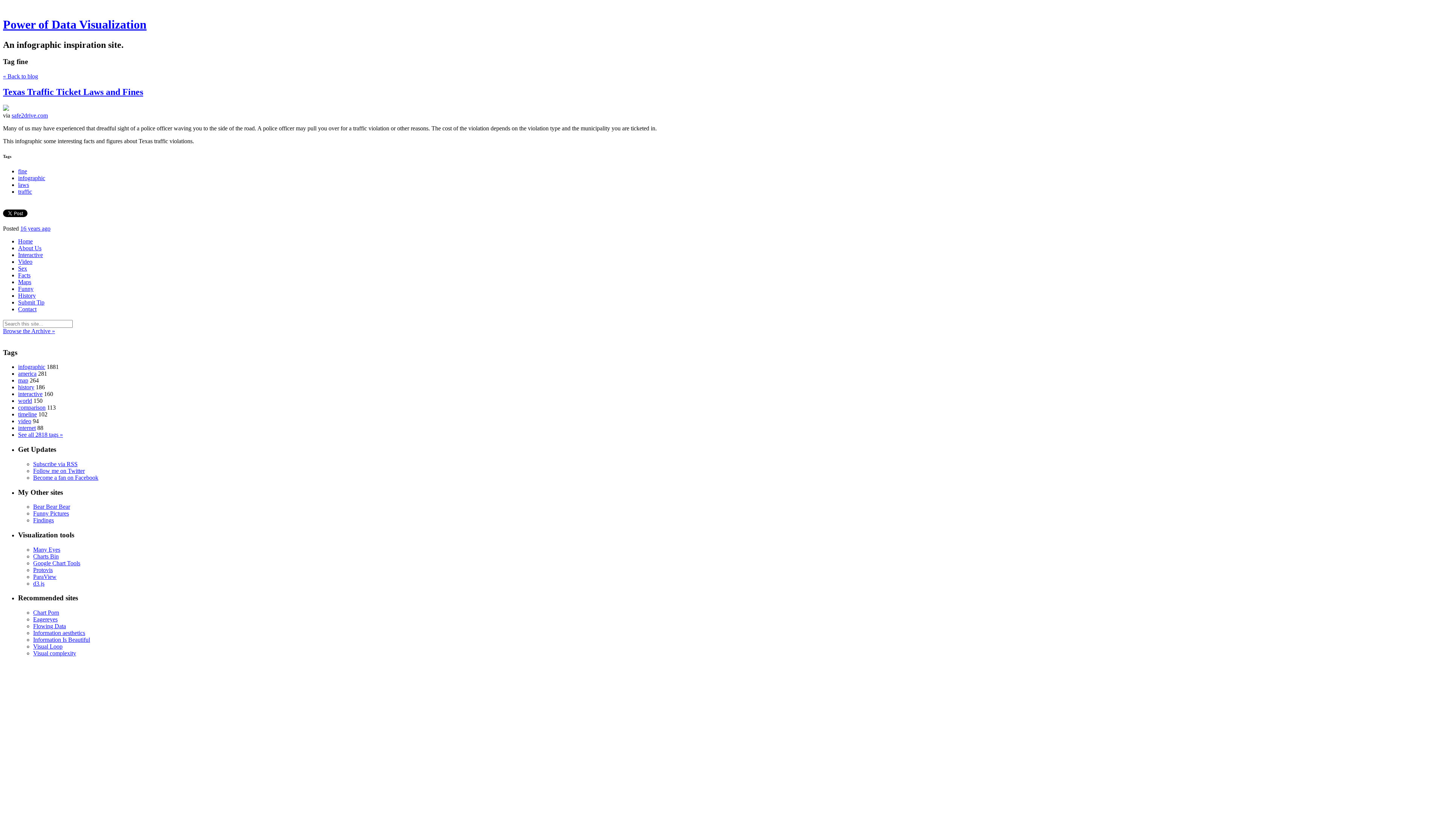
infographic (31, 178)
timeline (27, 414)
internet (27, 428)
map (23, 380)
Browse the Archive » (29, 331)
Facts (24, 275)
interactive (30, 394)
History (27, 295)
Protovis (43, 570)
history (26, 387)
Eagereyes (45, 619)
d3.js (38, 583)
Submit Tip (31, 302)
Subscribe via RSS (55, 464)
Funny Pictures (51, 513)
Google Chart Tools (56, 563)
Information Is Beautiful (61, 640)
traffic (25, 191)
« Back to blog (20, 76)
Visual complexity (54, 653)
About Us (29, 248)
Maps (24, 282)
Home (25, 241)
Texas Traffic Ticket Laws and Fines (73, 92)
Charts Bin (46, 556)
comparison (32, 407)
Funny (26, 289)
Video (25, 262)
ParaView (45, 577)
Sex (22, 268)
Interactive (30, 255)
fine (22, 171)
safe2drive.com (30, 115)
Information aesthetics (59, 633)
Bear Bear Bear (51, 506)
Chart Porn (46, 612)
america (27, 373)
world (25, 401)
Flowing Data (49, 626)
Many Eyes (46, 549)
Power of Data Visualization (75, 24)
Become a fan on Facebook (65, 477)
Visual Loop (48, 646)
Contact (27, 309)
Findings (43, 520)
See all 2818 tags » (40, 434)
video (24, 421)
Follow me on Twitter (59, 471)
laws (23, 185)
